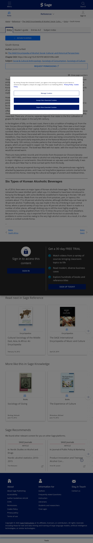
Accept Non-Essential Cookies (46, 100)
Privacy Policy (69, 85)
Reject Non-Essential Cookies (46, 107)
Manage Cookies (46, 93)
